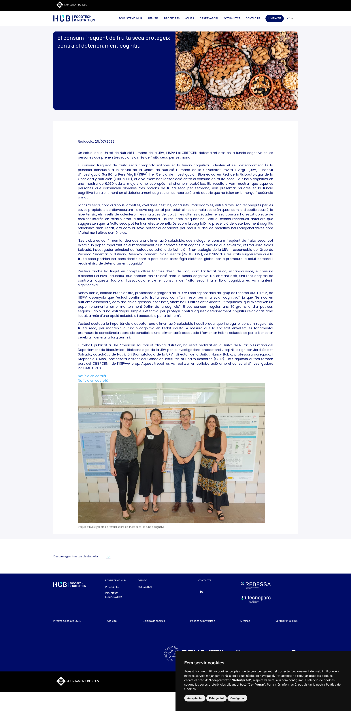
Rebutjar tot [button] (216, 698)
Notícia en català (92, 376)
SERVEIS (153, 18)
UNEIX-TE (274, 18)
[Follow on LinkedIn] (201, 592)
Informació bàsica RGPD (67, 621)
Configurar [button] (237, 698)
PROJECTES (172, 18)
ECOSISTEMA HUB (130, 18)
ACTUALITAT (231, 18)
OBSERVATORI (209, 18)
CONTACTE (253, 18)
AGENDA (142, 580)
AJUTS (189, 18)
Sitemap (245, 621)
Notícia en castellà (93, 380)
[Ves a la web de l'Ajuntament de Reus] (71, 7)
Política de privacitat (202, 621)
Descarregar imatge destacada (75, 556)
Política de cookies (154, 621)
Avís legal (112, 621)
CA (288, 18)
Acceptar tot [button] (195, 698)
